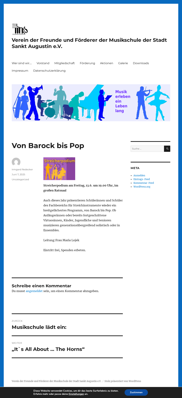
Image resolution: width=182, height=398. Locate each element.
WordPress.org (141, 186)
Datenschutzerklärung (49, 70)
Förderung (87, 63)
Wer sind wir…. (22, 63)
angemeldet (34, 291)
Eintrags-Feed (141, 179)
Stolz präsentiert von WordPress (123, 381)
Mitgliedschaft (64, 63)
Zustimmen (136, 392)
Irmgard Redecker (22, 169)
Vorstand (43, 63)
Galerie (123, 63)
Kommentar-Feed (143, 183)
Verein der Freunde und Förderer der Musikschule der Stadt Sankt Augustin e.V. (56, 381)
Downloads (141, 63)
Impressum (20, 70)
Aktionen (106, 63)
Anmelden (139, 175)
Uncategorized (20, 179)
